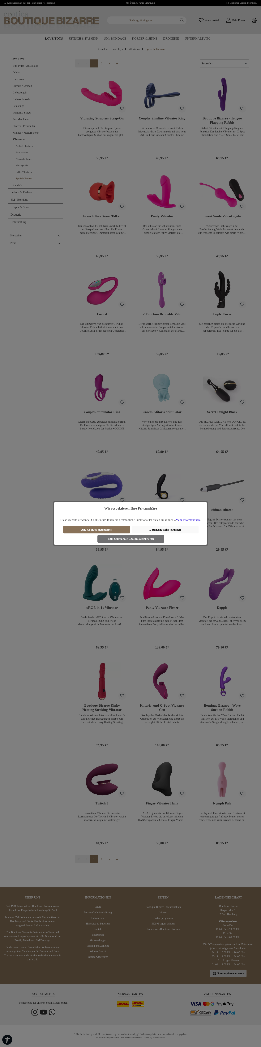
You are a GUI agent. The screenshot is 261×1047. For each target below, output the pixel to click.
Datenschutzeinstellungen (165, 529)
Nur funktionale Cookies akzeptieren (131, 538)
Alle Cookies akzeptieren (96, 529)
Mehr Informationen (188, 519)
